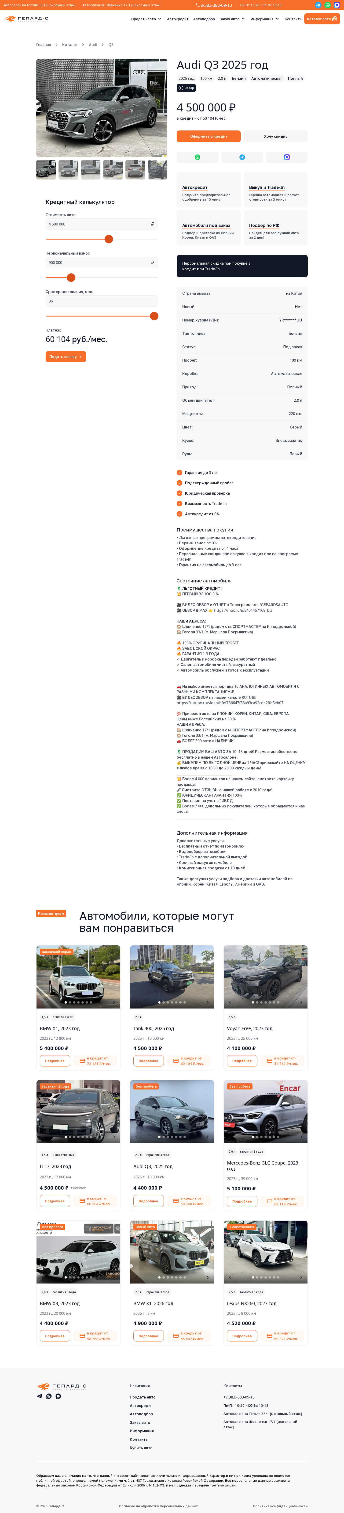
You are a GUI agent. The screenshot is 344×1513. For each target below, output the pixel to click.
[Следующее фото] (158, 108)
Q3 (110, 44)
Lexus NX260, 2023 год (252, 1303)
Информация (262, 19)
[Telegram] (318, 5)
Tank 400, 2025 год (153, 1028)
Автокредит (178, 19)
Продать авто (143, 19)
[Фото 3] (90, 170)
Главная (43, 44)
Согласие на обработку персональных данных (158, 1506)
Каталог (70, 44)
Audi (93, 44)
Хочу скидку (275, 136)
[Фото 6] (157, 170)
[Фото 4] (113, 170)
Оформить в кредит (208, 136)
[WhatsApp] (327, 5)
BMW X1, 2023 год (60, 1028)
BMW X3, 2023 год (60, 1303)
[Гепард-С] (26, 19)
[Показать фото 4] (78, 1002)
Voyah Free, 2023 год (250, 1028)
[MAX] (337, 5)
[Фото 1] (46, 170)
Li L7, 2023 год (55, 1166)
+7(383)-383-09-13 (239, 1397)
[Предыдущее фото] (45, 108)
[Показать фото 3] (74, 1002)
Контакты (293, 19)
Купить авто (141, 1447)
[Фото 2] (68, 170)
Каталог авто (319, 19)
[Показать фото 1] (66, 1002)
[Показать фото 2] (70, 1002)
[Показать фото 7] (91, 1002)
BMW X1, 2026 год (153, 1303)
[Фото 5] (135, 170)
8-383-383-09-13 (216, 5)
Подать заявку (63, 356)
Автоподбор (204, 19)
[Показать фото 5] (82, 1002)
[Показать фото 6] (87, 1002)
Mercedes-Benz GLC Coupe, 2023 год (262, 1165)
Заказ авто (229, 19)
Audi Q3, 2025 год (153, 1166)
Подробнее (55, 1061)
